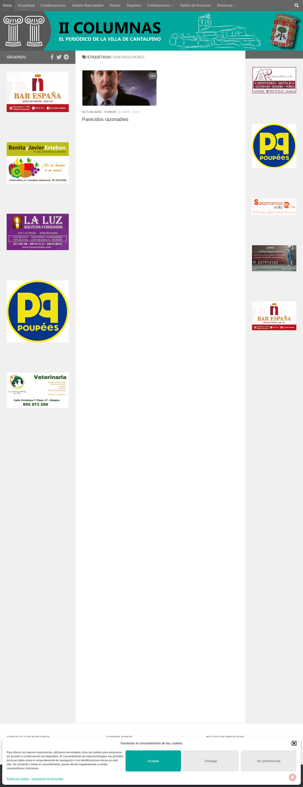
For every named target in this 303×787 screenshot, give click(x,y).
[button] (294, 743)
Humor (115, 5)
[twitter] (59, 57)
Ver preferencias (269, 761)
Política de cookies (18, 778)
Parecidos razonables (105, 119)
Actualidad (26, 5)
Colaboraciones (53, 5)
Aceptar (153, 761)
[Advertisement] (38, 503)
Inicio (7, 5)
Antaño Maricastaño (88, 5)
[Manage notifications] (292, 777)
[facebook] (52, 57)
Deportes (134, 5)
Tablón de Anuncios (195, 5)
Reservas (224, 5)
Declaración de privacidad (47, 778)
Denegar (211, 761)
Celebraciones (158, 5)
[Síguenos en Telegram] (66, 57)
